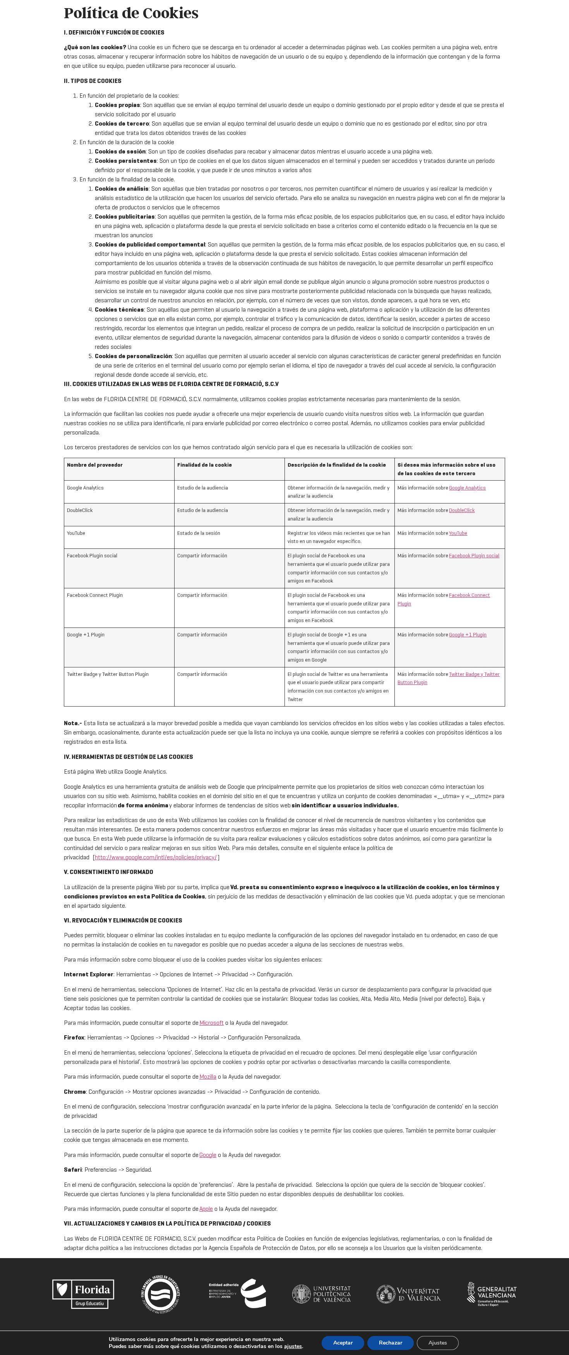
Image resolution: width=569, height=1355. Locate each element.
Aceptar (343, 1342)
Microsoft (211, 1022)
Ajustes (437, 1342)
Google (207, 1154)
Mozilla (207, 1076)
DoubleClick (462, 510)
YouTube (458, 532)
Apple (206, 1208)
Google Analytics (467, 487)
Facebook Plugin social (474, 555)
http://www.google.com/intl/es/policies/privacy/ (156, 857)
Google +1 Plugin (468, 634)
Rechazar (390, 1342)
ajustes (293, 1346)
